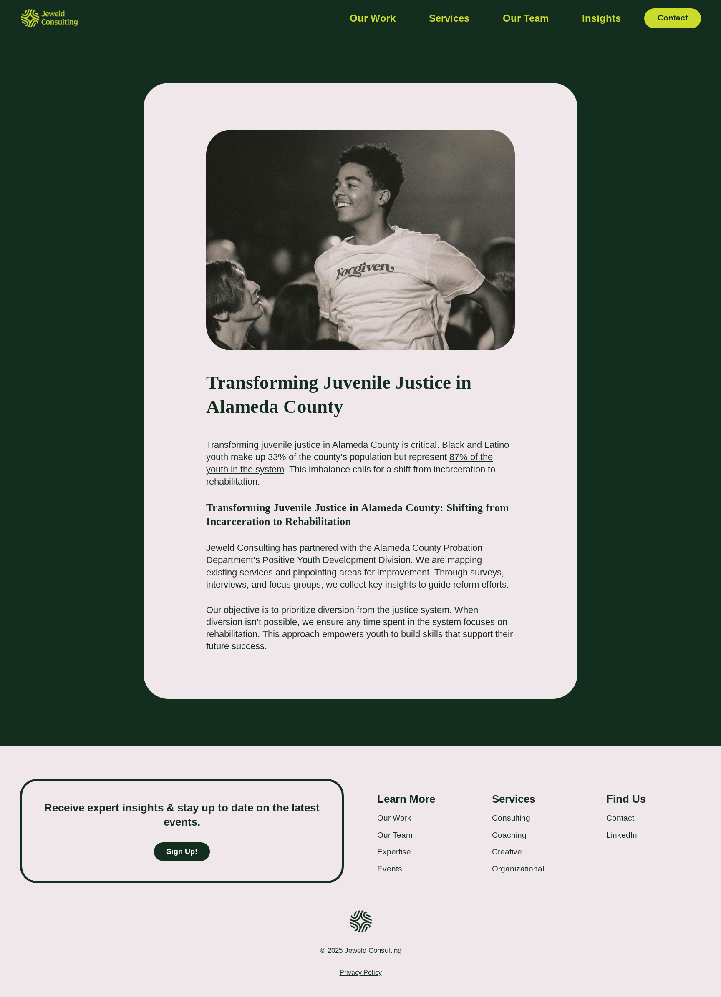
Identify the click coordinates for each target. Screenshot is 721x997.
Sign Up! (181, 851)
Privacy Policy (361, 972)
